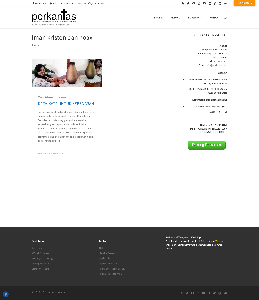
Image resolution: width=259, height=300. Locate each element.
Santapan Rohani (40, 268)
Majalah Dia (104, 258)
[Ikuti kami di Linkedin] (210, 3)
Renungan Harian (40, 263)
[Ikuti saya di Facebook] (193, 3)
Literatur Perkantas (108, 253)
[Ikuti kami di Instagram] (199, 3)
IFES (101, 248)
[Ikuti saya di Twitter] (188, 3)
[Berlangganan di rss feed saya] (183, 3)
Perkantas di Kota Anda (110, 273)
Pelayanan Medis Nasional (112, 268)
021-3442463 (220, 61)
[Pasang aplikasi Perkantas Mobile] (225, 3)
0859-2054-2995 (213, 106)
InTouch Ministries (40, 253)
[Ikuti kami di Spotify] (220, 3)
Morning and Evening (42, 258)
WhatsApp (220, 241)
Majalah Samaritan (108, 263)
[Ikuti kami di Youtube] (204, 3)
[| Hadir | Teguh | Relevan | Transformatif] (54, 15)
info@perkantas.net (216, 65)
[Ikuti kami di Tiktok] (215, 3)
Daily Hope (37, 248)
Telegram (206, 241)
